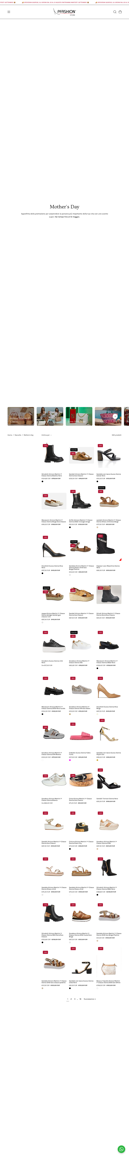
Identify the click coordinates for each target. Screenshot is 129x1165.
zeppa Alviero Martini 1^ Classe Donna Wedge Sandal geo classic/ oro (53, 615)
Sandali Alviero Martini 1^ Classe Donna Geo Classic (81, 475)
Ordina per (46, 435)
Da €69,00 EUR (47, 803)
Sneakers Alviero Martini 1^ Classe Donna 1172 (79, 661)
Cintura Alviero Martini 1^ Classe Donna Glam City (81, 842)
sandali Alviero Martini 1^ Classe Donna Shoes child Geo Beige (108, 521)
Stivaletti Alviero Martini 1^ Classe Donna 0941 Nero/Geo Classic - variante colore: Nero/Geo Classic (42, 942)
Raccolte (18, 435)
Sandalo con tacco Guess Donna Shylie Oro (108, 753)
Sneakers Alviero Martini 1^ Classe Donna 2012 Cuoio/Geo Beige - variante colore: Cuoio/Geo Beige (70, 942)
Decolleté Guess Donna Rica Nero (52, 566)
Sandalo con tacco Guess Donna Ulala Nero (81, 981)
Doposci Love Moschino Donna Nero (108, 566)
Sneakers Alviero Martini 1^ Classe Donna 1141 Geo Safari (79, 707)
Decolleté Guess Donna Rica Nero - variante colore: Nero (42, 573)
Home (10, 435)
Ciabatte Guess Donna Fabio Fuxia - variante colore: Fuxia (70, 760)
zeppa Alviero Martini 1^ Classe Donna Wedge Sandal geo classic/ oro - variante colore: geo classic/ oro (42, 622)
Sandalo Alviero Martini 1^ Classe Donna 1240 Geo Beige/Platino (108, 934)
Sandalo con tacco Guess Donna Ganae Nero (108, 475)
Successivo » (90, 999)
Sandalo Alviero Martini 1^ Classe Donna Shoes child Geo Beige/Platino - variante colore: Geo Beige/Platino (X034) (70, 575)
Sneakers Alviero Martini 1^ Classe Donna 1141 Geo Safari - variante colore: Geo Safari (70, 714)
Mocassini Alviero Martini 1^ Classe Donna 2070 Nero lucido (53, 707)
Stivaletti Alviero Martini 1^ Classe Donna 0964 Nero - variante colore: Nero (97, 895)
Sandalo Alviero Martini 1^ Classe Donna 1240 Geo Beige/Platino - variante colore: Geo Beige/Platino (97, 941)
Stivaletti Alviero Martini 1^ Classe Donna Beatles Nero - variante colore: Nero (42, 481)
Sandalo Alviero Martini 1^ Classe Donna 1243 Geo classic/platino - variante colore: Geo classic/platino (42, 988)
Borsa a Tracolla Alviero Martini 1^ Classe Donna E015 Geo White (108, 981)
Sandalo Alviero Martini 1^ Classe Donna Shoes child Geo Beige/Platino (81, 567)
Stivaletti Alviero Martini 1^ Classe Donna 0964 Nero (106, 888)
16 (80, 999)
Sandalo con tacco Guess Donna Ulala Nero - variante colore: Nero (70, 988)
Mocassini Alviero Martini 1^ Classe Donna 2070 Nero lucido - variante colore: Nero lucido (42, 714)
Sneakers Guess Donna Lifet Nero (52, 661)
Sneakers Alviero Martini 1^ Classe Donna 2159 (106, 842)
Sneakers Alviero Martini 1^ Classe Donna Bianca (52, 799)
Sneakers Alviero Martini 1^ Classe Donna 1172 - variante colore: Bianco (70, 668)
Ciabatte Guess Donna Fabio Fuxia (79, 753)
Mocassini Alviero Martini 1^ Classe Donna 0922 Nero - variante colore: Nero (97, 668)
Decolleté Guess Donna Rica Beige (107, 707)
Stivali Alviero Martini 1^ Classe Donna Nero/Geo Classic (108, 614)
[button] (114, 12)
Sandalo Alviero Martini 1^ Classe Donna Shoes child (54, 888)
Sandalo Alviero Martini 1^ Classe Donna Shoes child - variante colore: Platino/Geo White (42, 895)
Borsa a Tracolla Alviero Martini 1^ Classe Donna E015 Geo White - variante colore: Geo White (97, 988)
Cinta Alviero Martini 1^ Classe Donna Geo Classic (80, 799)
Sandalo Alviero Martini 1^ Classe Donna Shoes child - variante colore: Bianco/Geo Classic (70, 895)
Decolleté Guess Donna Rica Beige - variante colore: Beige (97, 714)
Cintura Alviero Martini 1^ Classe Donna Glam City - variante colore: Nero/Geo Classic (70, 849)
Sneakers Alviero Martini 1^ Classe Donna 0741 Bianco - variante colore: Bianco (42, 760)
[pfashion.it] (64, 12)
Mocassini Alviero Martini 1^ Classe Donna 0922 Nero (107, 661)
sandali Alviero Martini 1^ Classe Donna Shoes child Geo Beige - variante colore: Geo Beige (97, 527)
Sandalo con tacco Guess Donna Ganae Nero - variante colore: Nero (97, 481)
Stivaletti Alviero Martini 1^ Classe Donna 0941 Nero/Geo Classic (52, 935)
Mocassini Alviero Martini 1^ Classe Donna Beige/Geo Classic (54, 521)
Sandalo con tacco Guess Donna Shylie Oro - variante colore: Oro (97, 760)
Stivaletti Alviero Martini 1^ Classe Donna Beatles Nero (52, 475)
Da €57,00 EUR (47, 665)
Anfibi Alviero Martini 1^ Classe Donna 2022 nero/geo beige (80, 521)
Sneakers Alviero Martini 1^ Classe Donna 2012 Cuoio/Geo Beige (80, 935)
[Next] (115, 416)
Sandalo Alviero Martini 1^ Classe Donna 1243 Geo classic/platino (54, 981)
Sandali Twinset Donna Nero (107, 799)
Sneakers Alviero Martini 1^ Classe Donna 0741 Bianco (52, 753)
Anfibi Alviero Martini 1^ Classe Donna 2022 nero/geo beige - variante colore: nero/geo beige (70, 527)
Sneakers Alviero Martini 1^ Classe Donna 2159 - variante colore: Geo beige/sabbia (97, 849)
